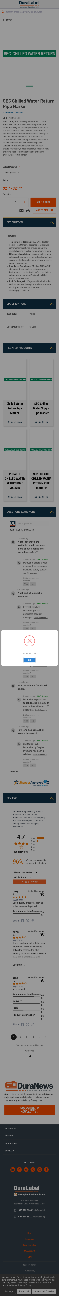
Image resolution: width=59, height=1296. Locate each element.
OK (29, 660)
